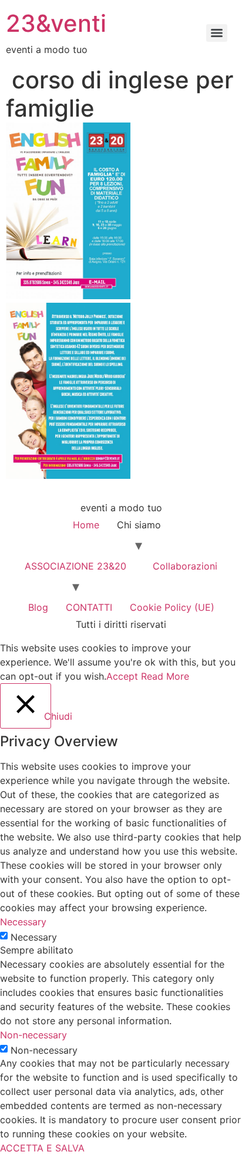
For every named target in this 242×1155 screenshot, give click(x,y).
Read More (165, 676)
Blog (38, 607)
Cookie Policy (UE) (172, 607)
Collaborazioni (185, 566)
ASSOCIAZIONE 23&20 (75, 566)
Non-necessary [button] (33, 1035)
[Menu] (216, 33)
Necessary (34, 937)
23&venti (56, 23)
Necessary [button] (23, 922)
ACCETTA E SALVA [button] (42, 1148)
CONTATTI (89, 607)
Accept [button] (122, 676)
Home (86, 525)
